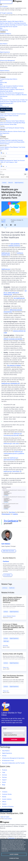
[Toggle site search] (1, 164)
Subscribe (14, 739)
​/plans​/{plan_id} (16, 471)
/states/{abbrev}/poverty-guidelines (14, 453)
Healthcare (11, 588)
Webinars (21, 121)
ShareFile (2, 91)
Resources (3, 119)
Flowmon (8, 94)
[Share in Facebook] (2, 225)
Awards (4, 796)
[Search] (1, 151)
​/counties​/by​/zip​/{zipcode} (11, 435)
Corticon (21, 86)
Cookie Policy (4, 848)
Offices (6, 149)
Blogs (23, 122)
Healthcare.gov (5, 269)
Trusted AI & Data (4, 79)
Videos (2, 122)
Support (2, 112)
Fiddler (23, 100)
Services (2, 117)
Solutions (2, 32)
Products (2, 77)
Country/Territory (7, 733)
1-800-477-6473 (4, 162)
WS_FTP (6, 106)
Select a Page (5, 177)
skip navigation (6, 2)
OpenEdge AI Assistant (16, 25)
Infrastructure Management (7, 60)
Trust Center (21, 147)
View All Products (6, 109)
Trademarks (11, 838)
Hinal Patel (5, 645)
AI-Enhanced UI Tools (6, 100)
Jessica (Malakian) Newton (9, 616)
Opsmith (8, 27)
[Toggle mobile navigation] (1, 172)
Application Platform (5, 87)
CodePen (15, 514)
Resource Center (10, 121)
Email (4, 728)
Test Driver (12, 512)
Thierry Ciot (5, 667)
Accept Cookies (14, 854)
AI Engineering (4, 30)
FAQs (15, 124)
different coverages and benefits (13, 339)
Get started (7, 575)
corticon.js (4, 588)
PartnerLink (10, 160)
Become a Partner (13, 131)
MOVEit (11, 91)
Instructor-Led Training (6, 128)
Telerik (17, 89)
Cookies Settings (14, 858)
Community (15, 115)
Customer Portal (15, 114)
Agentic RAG (11, 21)
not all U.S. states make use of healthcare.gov (15, 292)
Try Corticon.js (11, 520)
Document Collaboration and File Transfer (13, 763)
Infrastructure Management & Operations (13, 758)
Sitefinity (12, 89)
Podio (6, 91)
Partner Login (21, 131)
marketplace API (15, 383)
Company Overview (5, 140)
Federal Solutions (4, 70)
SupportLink (3, 160)
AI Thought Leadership (6, 13)
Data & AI (10, 182)
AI (1, 4)
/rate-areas (15, 443)
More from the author (8, 550)
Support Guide (8, 115)
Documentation (8, 122)
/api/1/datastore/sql (9, 459)
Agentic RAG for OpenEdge (12, 23)
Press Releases (14, 147)
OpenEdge (14, 87)
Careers (2, 149)
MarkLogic (3, 86)
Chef (6, 93)
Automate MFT (6, 104)
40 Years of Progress (7, 806)
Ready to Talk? (13, 162)
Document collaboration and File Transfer (15, 101)
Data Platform (3, 21)
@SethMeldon (6, 514)
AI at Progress (4, 6)
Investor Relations (5, 147)
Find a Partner (4, 131)
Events (2, 124)
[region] (14, 850)
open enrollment (15, 243)
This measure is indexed (14, 365)
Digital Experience (5, 52)
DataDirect (15, 86)
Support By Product (5, 114)
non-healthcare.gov (19, 298)
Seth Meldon (5, 544)
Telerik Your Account (19, 160)
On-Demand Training (18, 128)
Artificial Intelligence (5, 33)
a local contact (8, 818)
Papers (17, 121)
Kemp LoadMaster (16, 94)
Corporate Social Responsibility (15, 142)
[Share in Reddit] (15, 225)
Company (3, 136)
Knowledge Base (17, 122)
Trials (3, 772)
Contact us (6, 810)
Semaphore (9, 86)
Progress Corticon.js (14, 245)
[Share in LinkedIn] (11, 225)
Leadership (14, 140)
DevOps (2, 93)
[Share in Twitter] (6, 225)
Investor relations (6, 799)
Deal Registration (4, 134)
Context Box (6, 25)
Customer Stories (8, 124)
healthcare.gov (5, 253)
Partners (2, 129)
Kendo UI (21, 89)
